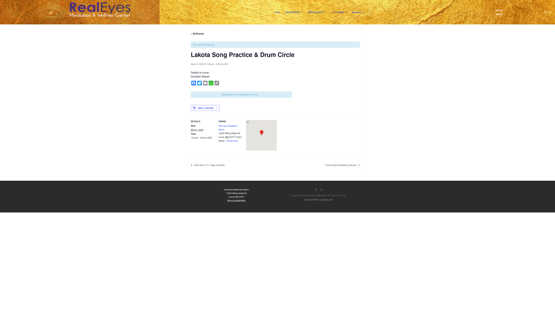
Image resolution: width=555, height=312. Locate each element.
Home (277, 12)
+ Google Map (231, 140)
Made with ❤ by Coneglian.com (319, 200)
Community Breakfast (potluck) (341, 165)
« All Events (197, 33)
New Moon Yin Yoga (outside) (209, 165)
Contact (499, 14)
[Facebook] (545, 12)
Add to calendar (206, 107)
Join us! (499, 10)
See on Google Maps (236, 200)
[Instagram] (550, 12)
